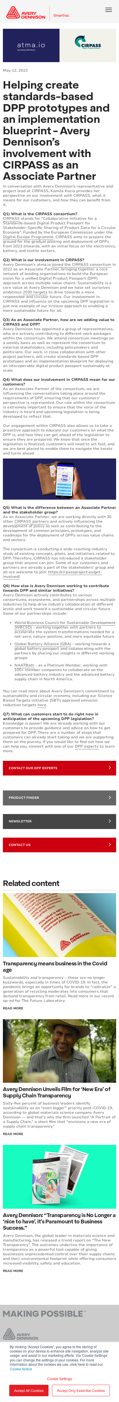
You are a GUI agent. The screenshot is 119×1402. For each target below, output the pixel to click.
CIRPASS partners (31, 521)
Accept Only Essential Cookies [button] (81, 1390)
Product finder (24, 798)
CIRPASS (11, 218)
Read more (13, 1271)
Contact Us (20, 845)
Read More (13, 1008)
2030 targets (35, 292)
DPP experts (86, 746)
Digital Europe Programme (28, 237)
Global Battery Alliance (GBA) (42, 644)
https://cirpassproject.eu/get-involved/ (52, 574)
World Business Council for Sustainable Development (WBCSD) (65, 625)
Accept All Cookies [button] (29, 1390)
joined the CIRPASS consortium (81, 264)
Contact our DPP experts (33, 768)
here (42, 705)
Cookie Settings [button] (59, 1378)
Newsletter (20, 821)
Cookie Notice (21, 1368)
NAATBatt (24, 665)
